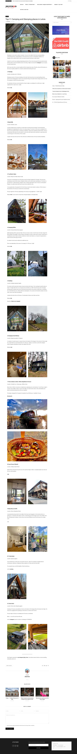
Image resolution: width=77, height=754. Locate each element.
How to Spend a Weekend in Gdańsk (58, 96)
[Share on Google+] (46, 665)
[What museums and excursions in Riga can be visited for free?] (27, 692)
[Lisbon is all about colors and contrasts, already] (68, 69)
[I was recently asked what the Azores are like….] (62, 69)
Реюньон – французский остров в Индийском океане (61, 99)
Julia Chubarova (58, 748)
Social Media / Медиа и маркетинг (44, 4)
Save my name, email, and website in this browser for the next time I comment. (20, 725)
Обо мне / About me (24, 9)
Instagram (39, 62)
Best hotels (9, 665)
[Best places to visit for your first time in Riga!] (42, 692)
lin (10, 246)
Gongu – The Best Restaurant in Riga (58, 85)
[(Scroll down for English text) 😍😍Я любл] (56, 63)
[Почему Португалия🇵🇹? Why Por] (56, 69)
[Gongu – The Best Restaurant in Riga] (12, 692)
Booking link (9, 396)
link (11, 87)
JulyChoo (8, 21)
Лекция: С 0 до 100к (58, 4)
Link (11, 347)
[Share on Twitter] (44, 665)
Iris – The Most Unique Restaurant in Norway (59, 102)
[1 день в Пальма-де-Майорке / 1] (62, 75)
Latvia (7, 16)
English (21, 4)
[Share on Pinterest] (48, 665)
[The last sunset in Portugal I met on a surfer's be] (68, 63)
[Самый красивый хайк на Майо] (68, 75)
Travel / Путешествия (29, 4)
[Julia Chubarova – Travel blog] (11, 7)
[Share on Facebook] (2, 58)
